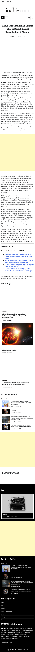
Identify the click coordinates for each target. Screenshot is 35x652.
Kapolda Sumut (6, 278)
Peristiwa (4, 311)
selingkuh (24, 278)
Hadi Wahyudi (28, 276)
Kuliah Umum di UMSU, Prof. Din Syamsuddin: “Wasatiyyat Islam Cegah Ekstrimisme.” (21, 403)
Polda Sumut (16, 278)
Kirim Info (3, 614)
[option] (17, 506)
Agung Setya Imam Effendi (14, 276)
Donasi (3, 608)
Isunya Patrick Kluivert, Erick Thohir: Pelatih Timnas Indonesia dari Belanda (21, 425)
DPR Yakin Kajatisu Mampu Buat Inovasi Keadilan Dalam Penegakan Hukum (15, 383)
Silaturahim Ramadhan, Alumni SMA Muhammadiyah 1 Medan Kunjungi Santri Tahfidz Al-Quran (15, 315)
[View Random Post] (28, 18)
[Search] (32, 18)
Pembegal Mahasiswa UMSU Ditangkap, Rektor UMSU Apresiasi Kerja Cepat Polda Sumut (19, 256)
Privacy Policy (4, 617)
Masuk (3, 620)
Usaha (2, 605)
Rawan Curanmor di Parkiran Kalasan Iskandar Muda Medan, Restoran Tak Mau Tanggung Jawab (22, 418)
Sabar (5, 514)
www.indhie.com (7, 642)
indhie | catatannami (6, 611)
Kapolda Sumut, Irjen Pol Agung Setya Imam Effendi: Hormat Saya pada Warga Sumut (18, 271)
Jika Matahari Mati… (9, 350)
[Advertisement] (17, 152)
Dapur (2, 602)
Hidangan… (13, 410)
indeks (3, 399)
